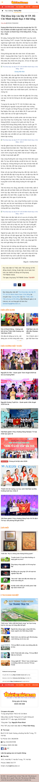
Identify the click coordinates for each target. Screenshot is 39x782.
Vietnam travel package (9, 671)
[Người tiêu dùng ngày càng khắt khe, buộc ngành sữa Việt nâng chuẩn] (5, 631)
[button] (37, 2)
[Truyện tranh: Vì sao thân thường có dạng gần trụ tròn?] (5, 559)
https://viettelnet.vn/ (16, 681)
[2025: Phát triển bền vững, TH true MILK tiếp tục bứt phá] (5, 655)
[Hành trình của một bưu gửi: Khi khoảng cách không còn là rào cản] (5, 639)
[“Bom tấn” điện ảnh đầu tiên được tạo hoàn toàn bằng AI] (5, 580)
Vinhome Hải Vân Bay (19, 678)
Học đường (20, 7)
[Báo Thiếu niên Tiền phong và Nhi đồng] (19, 2)
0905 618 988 (19, 704)
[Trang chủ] (2, 10)
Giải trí (27, 7)
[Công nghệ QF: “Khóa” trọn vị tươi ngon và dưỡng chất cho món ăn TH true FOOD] (5, 663)
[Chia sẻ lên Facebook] (15, 284)
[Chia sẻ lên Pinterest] (23, 284)
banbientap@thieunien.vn (11, 303)
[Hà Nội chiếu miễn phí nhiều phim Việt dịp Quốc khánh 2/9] (5, 587)
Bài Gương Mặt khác (12, 346)
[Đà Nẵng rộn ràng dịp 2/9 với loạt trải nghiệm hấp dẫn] (5, 573)
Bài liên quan (8, 310)
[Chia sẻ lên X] (19, 284)
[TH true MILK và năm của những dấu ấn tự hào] (5, 647)
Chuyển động (9, 7)
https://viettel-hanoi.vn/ (19, 675)
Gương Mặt (17, 11)
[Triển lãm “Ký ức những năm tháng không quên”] (19, 541)
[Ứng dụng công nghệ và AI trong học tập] (5, 566)
